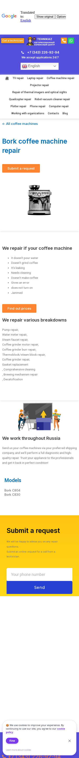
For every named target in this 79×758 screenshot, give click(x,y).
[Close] (69, 740)
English (33, 66)
